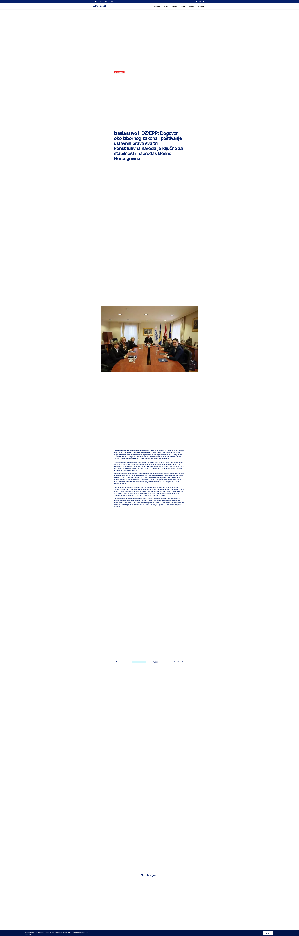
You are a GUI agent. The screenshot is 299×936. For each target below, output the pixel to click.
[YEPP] (111, 1)
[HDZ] (96, 1)
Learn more (28, 934)
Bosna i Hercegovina (139, 662)
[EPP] (105, 1)
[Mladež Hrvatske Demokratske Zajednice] (101, 1)
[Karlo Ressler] (196, 1)
